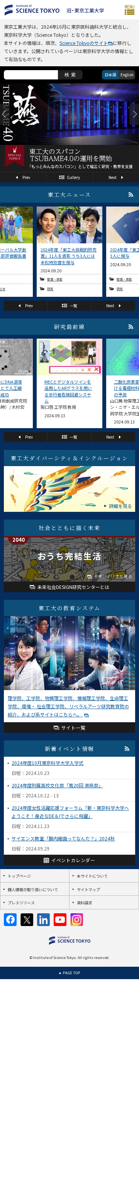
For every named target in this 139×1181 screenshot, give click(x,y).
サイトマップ (88, 889)
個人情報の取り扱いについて (33, 889)
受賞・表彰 (55, 279)
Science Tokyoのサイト (83, 43)
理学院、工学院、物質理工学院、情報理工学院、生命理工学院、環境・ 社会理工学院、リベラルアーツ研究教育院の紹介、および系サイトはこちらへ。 (68, 706)
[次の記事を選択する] (134, 114)
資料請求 (84, 903)
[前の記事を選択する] (5, 114)
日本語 (110, 74)
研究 (50, 288)
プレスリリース (21, 903)
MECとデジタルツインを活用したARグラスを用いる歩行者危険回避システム (68, 391)
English (127, 74)
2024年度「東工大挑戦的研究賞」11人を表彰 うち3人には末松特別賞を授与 (69, 255)
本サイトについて (92, 876)
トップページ (19, 876)
